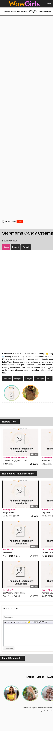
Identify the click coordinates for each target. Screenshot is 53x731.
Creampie (39, 378)
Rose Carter (22, 460)
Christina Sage (9, 460)
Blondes (7, 378)
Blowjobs (18, 378)
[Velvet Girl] (20, 534)
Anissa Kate (47, 460)
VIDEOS (40, 677)
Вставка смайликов (29, 622)
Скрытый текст (36, 622)
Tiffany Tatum (19, 593)
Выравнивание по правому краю (25, 622)
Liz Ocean (7, 553)
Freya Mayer (9, 512)
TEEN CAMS (13, 222)
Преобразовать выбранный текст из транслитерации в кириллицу (43, 622)
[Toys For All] (20, 574)
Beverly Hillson (9, 240)
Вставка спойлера (46, 622)
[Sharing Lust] (20, 494)
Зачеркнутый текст (15, 622)
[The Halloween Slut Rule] (20, 442)
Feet (49, 378)
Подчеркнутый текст (11, 622)
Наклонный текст (8, 622)
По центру (22, 622)
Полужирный (5, 622)
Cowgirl (28, 378)
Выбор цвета (32, 622)
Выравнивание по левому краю (18, 622)
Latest (30, 677)
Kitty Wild (46, 512)
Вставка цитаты (39, 622)
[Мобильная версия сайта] (3, 221)
